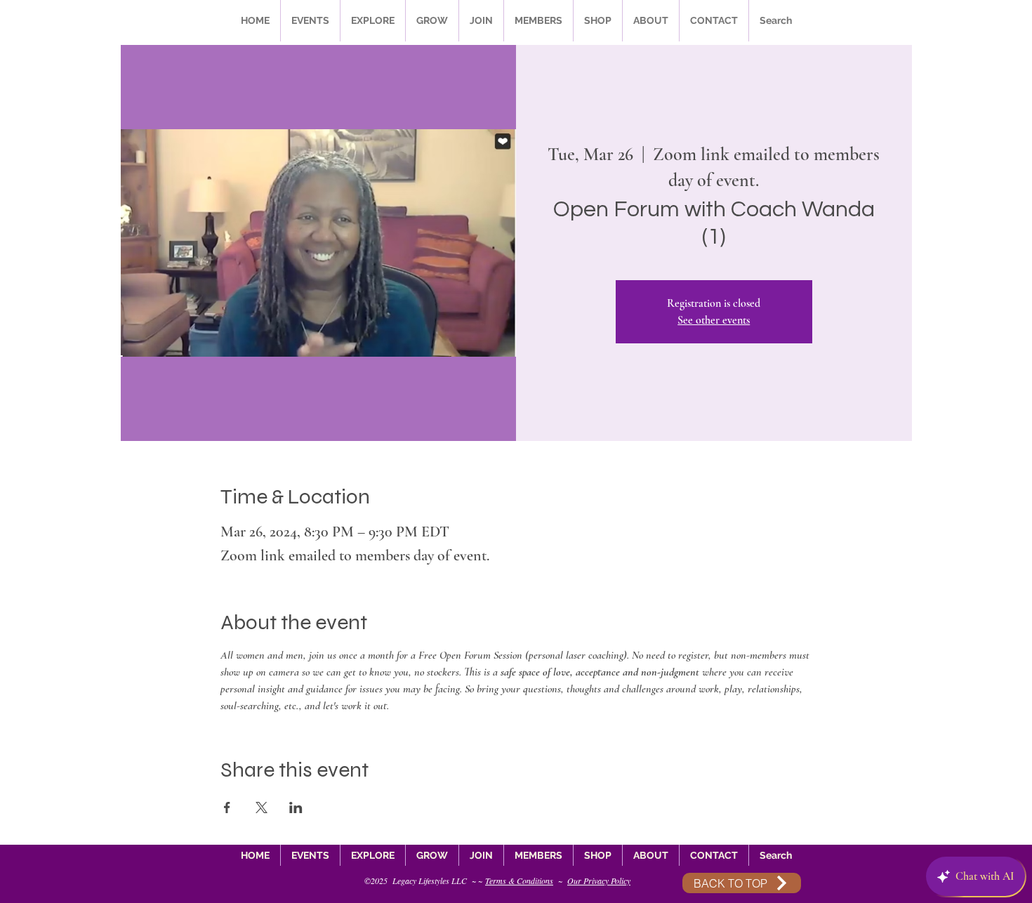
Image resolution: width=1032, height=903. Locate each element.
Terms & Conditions (519, 880)
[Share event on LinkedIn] (296, 807)
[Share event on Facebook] (227, 807)
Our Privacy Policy (598, 880)
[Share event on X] (261, 807)
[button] (310, 20)
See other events (713, 320)
